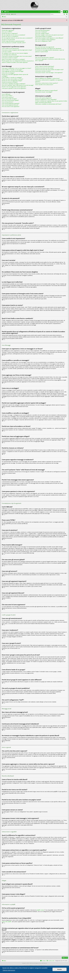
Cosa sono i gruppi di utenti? (42, 33)
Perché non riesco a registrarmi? (10, 33)
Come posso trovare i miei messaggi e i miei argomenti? (49, 72)
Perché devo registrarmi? (8, 30)
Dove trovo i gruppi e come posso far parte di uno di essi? (49, 35)
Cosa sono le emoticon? (8, 97)
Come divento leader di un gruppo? (43, 36)
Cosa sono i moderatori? (41, 32)
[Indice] (34, 5)
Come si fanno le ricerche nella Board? (44, 66)
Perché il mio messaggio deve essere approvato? (14, 86)
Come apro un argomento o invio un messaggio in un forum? (16, 68)
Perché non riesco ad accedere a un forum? (12, 79)
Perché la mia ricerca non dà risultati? (44, 68)
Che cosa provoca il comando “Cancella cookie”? (14, 42)
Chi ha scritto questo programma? (43, 98)
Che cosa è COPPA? (7, 32)
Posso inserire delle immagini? (9, 98)
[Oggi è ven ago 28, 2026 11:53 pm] (66, 17)
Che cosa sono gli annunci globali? (10, 100)
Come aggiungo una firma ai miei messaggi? (12, 71)
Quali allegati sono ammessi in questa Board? (46, 90)
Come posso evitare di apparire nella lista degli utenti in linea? (17, 50)
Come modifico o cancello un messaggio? (12, 69)
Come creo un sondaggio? (8, 73)
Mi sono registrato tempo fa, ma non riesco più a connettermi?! (17, 38)
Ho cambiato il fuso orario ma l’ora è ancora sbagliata (15, 53)
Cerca (4, 14)
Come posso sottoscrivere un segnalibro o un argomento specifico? (49, 80)
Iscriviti (14, 14)
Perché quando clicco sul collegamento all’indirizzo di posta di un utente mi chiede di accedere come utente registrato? (18, 61)
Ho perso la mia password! (8, 39)
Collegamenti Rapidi (3, 12)
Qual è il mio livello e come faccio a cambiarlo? (13, 59)
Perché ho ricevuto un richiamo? (10, 82)
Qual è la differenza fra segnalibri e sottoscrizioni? (47, 78)
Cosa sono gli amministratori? (42, 30)
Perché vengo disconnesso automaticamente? (13, 41)
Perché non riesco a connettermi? (10, 36)
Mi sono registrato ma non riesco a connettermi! (13, 35)
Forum (7, 11)
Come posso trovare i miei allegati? (43, 92)
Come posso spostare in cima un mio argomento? (14, 88)
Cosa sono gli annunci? (7, 102)
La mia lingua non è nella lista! (9, 54)
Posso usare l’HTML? (7, 95)
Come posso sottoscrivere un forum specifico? (46, 83)
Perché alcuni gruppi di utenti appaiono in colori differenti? (49, 38)
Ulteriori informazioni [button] (9, 970)
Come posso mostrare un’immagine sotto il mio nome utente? (17, 56)
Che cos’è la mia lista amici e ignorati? (44, 57)
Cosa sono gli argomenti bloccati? (10, 105)
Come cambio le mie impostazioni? (10, 48)
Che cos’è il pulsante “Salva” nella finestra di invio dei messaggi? (18, 85)
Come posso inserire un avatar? (9, 57)
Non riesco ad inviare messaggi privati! (44, 47)
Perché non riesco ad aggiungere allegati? (12, 80)
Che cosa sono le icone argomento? (10, 106)
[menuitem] (61, 11)
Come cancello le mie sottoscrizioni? (44, 84)
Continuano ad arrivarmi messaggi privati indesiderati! (48, 48)
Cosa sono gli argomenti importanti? (10, 103)
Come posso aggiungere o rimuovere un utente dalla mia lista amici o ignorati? (50, 59)
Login (9, 14)
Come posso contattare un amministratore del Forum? (48, 104)
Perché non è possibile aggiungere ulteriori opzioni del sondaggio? (15, 75)
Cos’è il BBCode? (6, 94)
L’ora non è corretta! (7, 51)
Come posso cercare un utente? (43, 71)
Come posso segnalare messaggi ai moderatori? (13, 83)
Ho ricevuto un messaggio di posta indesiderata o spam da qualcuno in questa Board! (49, 50)
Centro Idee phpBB (6, 921)
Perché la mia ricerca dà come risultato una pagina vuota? (49, 69)
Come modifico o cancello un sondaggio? (12, 77)
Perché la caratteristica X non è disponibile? (46, 99)
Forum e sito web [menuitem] (59, 12)
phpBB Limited (40, 910)
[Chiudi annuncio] (66, 20)
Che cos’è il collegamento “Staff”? (43, 41)
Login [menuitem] (64, 12)
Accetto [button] (59, 969)
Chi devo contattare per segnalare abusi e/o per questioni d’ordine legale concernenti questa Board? (51, 101)
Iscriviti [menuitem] (67, 12)
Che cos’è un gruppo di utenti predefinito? (45, 39)
